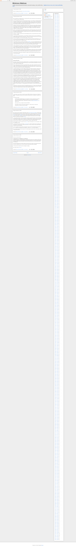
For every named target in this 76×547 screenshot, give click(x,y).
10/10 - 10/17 (57, 43)
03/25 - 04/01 (57, 306)
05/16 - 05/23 (57, 520)
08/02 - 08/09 (57, 131)
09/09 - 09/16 (57, 272)
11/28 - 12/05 (56, 36)
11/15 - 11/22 (56, 109)
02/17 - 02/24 (57, 240)
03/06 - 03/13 (57, 460)
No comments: (26, 13)
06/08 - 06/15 (57, 217)
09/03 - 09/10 (57, 348)
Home (28, 152)
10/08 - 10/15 (57, 341)
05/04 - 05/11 (56, 224)
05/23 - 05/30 (57, 72)
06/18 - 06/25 (57, 364)
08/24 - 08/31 (57, 201)
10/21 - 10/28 (57, 263)
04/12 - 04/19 (57, 154)
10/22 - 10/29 (57, 338)
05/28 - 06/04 (57, 368)
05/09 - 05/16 (57, 75)
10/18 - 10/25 (57, 115)
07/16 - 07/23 (57, 358)
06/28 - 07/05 (57, 138)
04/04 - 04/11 (56, 82)
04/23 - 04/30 (57, 375)
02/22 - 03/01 (57, 164)
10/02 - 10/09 (57, 417)
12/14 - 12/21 (57, 178)
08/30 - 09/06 (57, 125)
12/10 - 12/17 (57, 328)
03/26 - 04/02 (57, 381)
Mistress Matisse (19, 3)
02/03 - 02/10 (57, 243)
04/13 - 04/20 (57, 20)
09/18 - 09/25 (57, 420)
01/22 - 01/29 (57, 394)
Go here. (25, 116)
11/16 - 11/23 (56, 184)
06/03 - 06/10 (57, 292)
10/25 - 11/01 (56, 114)
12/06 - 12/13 (57, 105)
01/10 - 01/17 (57, 98)
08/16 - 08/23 (57, 128)
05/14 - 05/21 (57, 371)
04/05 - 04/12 (57, 155)
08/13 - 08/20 (57, 352)
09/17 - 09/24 (57, 345)
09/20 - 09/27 (57, 121)
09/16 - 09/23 (57, 270)
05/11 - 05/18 (56, 223)
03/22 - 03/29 (57, 158)
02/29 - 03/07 (57, 536)
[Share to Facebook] (33, 13)
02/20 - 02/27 (57, 26)
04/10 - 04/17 (57, 453)
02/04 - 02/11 (56, 316)
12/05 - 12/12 (57, 479)
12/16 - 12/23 (57, 253)
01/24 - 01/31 (57, 95)
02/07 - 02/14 (57, 92)
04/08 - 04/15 (57, 303)
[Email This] (30, 13)
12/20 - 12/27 (57, 102)
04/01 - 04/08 (57, 305)
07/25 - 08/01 (57, 59)
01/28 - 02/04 (57, 318)
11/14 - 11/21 (56, 483)
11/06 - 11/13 (56, 410)
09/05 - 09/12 (57, 497)
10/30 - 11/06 (56, 411)
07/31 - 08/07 (57, 430)
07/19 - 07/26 (57, 134)
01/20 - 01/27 (57, 246)
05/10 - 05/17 (57, 148)
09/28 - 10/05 (57, 194)
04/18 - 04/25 (57, 79)
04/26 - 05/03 (57, 17)
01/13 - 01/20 (57, 247)
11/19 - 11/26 (56, 332)
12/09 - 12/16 (57, 23)
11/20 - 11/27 (56, 407)
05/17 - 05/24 (57, 16)
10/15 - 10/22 (57, 339)
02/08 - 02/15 (57, 167)
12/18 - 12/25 (57, 401)
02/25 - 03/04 (57, 312)
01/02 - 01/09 (57, 473)
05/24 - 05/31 (57, 145)
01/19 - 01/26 (57, 22)
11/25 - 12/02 (56, 257)
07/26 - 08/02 (57, 132)
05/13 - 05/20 (57, 296)
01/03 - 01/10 (57, 99)
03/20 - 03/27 (57, 457)
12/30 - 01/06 (57, 250)
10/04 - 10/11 (56, 118)
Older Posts (40, 152)
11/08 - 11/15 (56, 111)
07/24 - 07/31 (57, 431)
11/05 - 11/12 (56, 335)
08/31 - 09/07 (57, 200)
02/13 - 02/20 (57, 464)
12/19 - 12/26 (57, 476)
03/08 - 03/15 (57, 161)
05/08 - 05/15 (57, 447)
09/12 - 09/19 (57, 49)
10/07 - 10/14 (57, 266)
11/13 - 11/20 (56, 408)
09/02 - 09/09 (57, 273)
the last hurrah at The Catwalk (32, 112)
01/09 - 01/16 (57, 32)
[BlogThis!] (31, 13)
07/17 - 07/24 (57, 433)
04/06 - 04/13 (57, 230)
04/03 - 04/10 (57, 454)
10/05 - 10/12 (57, 193)
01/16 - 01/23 (57, 470)
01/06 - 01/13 (57, 249)
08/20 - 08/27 (57, 351)
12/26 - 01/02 (57, 33)
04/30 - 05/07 (57, 374)
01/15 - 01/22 (57, 395)
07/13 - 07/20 (57, 210)
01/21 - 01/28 (57, 319)
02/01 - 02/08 (57, 168)
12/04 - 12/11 (56, 404)
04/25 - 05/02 (57, 78)
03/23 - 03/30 (57, 233)
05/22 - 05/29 (57, 444)
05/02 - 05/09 (57, 76)
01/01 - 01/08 (57, 398)
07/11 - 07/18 (56, 62)
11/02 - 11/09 (56, 187)
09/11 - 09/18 (56, 421)
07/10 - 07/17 (57, 434)
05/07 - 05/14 (57, 372)
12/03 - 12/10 (57, 329)
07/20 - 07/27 (57, 19)
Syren (27, 121)
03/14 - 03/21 (57, 533)
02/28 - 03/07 (57, 88)
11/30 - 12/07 (56, 181)
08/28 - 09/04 (57, 424)
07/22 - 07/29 (57, 282)
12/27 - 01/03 (57, 101)
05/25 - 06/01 (57, 220)
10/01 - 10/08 (57, 342)
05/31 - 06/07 (57, 144)
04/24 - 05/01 (57, 450)
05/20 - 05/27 (57, 295)
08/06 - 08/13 (57, 354)
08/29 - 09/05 (57, 52)
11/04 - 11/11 (56, 260)
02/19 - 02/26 (57, 388)
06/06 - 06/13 (57, 69)
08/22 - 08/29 (57, 53)
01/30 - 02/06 (57, 467)
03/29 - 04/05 (57, 157)
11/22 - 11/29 (56, 108)
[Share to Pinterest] (34, 13)
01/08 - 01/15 (57, 397)
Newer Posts (15, 152)
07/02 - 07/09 (57, 361)
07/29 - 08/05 (57, 280)
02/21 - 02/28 (57, 89)
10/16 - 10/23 (57, 414)
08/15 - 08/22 (57, 55)
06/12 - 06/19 (57, 440)
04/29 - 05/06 (57, 299)
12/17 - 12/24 (57, 326)
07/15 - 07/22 (57, 283)
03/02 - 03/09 (57, 237)
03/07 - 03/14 (57, 86)
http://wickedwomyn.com (35, 100)
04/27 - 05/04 (57, 226)
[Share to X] (32, 13)
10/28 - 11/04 (56, 262)
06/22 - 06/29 (57, 214)
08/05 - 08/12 (57, 279)
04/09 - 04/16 (57, 378)
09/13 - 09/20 (57, 122)
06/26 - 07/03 (57, 437)
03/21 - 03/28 (57, 85)
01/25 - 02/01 (57, 170)
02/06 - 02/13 (57, 29)
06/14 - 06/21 (57, 141)
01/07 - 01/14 (57, 322)
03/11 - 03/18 (56, 309)
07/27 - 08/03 (57, 207)
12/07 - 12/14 (57, 180)
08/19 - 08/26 (57, 276)
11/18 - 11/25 (56, 259)
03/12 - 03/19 (57, 384)
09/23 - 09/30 (57, 269)
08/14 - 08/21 (57, 427)
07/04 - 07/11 (56, 63)
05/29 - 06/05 (57, 443)
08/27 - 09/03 (57, 349)
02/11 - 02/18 (56, 315)
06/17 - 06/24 (57, 289)
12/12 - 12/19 (57, 477)
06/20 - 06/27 (57, 66)
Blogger (42, 545)
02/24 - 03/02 (57, 239)
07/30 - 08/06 (57, 355)
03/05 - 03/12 (57, 385)
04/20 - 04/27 (57, 227)
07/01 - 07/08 (57, 286)
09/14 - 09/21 (57, 197)
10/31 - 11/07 (56, 40)
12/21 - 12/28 (57, 177)
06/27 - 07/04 (57, 65)
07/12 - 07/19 (57, 135)
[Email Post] (29, 13)
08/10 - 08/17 (57, 204)
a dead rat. (20, 147)
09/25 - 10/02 (57, 418)
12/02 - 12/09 (57, 256)
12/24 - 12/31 (57, 325)
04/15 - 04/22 (57, 302)
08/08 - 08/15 (57, 56)
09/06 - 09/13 (57, 124)
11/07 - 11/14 (56, 39)
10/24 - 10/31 (57, 487)
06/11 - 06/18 (56, 365)
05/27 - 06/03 (57, 293)
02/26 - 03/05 (57, 387)
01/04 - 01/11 (56, 174)
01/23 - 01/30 (57, 30)
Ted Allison (29, 41)
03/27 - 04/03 (57, 456)
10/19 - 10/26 (57, 190)
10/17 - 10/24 (57, 42)
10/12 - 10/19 (57, 191)
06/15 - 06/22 (57, 216)
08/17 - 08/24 (57, 203)
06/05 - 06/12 (57, 441)
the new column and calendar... (26, 11)
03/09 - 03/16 (57, 236)
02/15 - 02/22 (57, 539)
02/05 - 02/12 (57, 391)
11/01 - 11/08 (56, 112)
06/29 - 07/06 (57, 213)
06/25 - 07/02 (57, 362)
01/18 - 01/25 (57, 171)
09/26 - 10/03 (57, 46)
